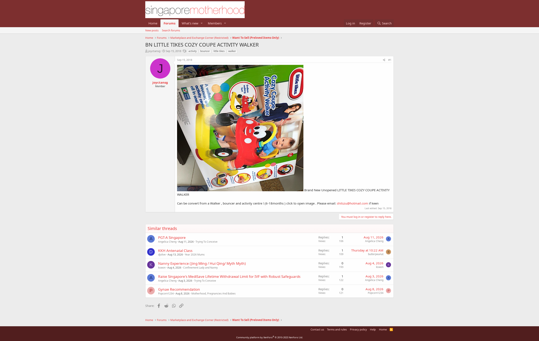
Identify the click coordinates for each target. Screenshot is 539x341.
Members (215, 23)
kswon (161, 267)
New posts (152, 30)
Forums (169, 23)
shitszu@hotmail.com (352, 203)
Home (152, 23)
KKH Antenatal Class (175, 250)
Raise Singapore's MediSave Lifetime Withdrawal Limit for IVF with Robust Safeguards (229, 276)
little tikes (219, 51)
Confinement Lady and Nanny (200, 267)
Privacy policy (358, 329)
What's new (190, 23)
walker (232, 51)
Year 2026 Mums (195, 254)
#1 (389, 60)
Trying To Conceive (206, 241)
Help (373, 329)
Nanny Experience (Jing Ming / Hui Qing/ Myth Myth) (202, 263)
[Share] (384, 60)
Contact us (317, 329)
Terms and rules (337, 329)
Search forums (171, 30)
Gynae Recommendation (179, 289)
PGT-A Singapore (172, 237)
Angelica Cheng (167, 241)
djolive (162, 254)
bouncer (205, 51)
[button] (202, 23)
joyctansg (154, 51)
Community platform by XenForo (269, 337)
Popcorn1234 (166, 293)
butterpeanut (375, 254)
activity (192, 51)
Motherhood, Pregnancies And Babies (213, 293)
